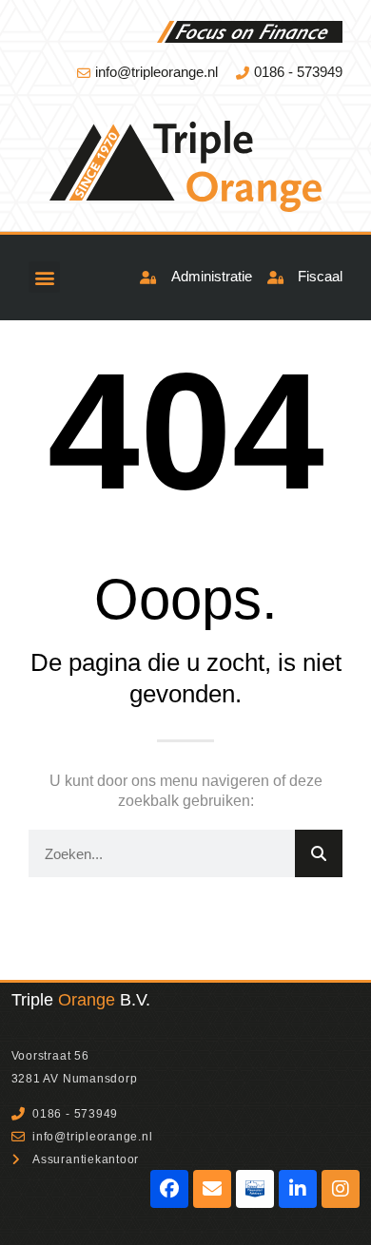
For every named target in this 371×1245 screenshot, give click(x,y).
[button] (44, 277)
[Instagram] (341, 1189)
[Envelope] (212, 1189)
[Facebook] (169, 1189)
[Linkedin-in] (298, 1189)
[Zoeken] (318, 853)
